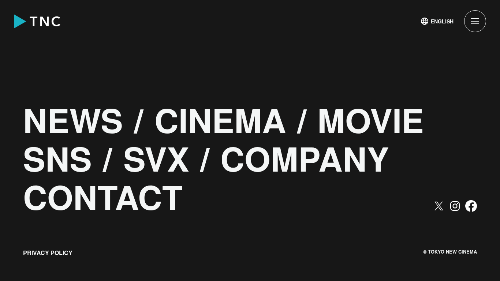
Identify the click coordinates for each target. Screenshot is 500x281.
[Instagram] (455, 206)
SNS (57, 158)
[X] (439, 206)
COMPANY (304, 158)
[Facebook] (471, 206)
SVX (156, 158)
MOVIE (370, 120)
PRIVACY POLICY (47, 252)
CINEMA (220, 120)
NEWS (73, 120)
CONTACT (103, 196)
